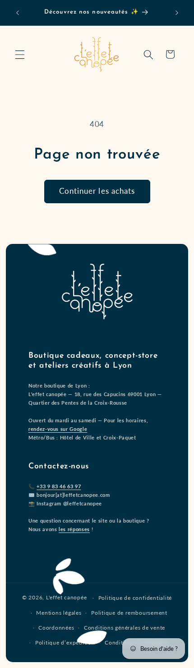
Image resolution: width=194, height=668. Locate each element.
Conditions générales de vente (124, 627)
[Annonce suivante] (177, 13)
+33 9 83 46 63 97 (59, 486)
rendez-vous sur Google (58, 429)
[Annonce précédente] (18, 13)
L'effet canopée (66, 597)
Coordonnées (56, 627)
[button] (20, 54)
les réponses (74, 529)
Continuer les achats (97, 191)
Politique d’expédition (65, 642)
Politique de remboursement (129, 612)
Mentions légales (58, 612)
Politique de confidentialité (135, 597)
